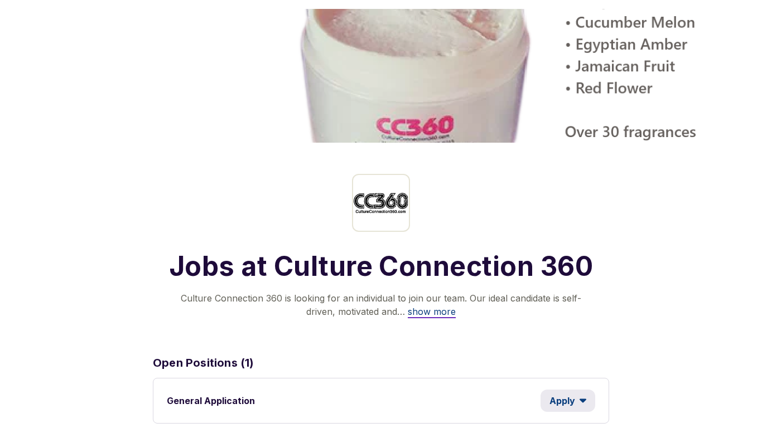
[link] (432, 311)
